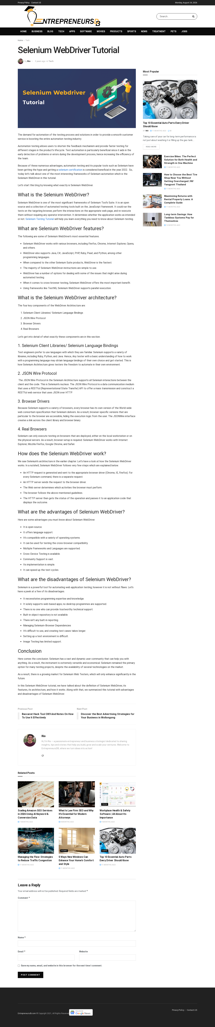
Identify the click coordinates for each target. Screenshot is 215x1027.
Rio (28, 61)
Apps (72, 31)
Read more (151, 147)
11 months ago (26, 865)
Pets (173, 31)
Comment (24, 897)
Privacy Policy (23, 3)
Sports (131, 31)
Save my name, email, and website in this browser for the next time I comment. (61, 965)
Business (37, 31)
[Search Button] (194, 16)
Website (83, 951)
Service (24, 851)
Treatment (159, 31)
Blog (50, 31)
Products (116, 31)
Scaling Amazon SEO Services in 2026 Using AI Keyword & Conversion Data (35, 814)
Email (21, 951)
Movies (101, 31)
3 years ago (40, 61)
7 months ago (26, 822)
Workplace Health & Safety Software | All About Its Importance (115, 814)
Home (23, 31)
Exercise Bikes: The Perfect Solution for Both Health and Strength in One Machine (180, 159)
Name (22, 937)
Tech (61, 31)
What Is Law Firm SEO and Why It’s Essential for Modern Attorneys (76, 814)
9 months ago (108, 822)
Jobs (184, 31)
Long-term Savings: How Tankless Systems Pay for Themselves (179, 217)
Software (86, 31)
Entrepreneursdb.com (27, 1013)
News (144, 31)
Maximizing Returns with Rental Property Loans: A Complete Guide (178, 199)
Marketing (67, 804)
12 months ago (173, 225)
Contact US (36, 3)
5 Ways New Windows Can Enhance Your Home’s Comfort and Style (76, 860)
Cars (104, 851)
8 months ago (67, 822)
